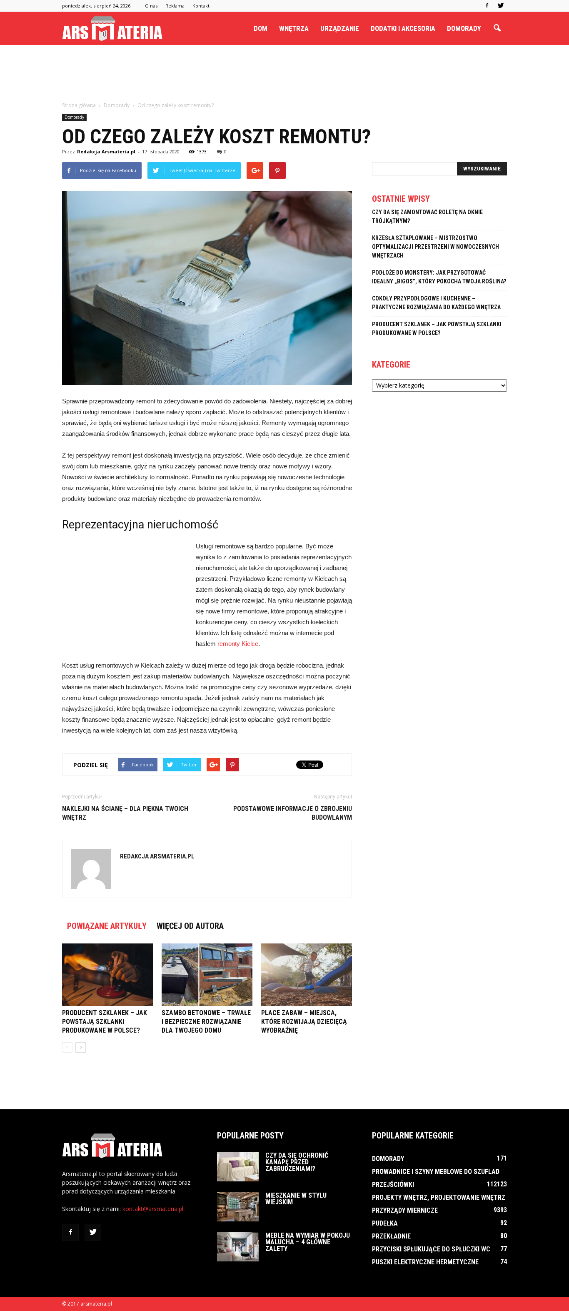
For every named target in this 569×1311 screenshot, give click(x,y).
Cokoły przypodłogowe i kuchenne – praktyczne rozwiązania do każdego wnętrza (436, 302)
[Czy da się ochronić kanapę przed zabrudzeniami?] (238, 1166)
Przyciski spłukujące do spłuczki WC (431, 1249)
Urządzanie (339, 28)
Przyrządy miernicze (405, 1210)
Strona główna (79, 105)
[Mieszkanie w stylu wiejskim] (238, 1206)
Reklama (175, 6)
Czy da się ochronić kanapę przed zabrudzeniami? (296, 1162)
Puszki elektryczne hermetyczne (425, 1262)
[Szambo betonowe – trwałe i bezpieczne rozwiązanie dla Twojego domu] (207, 974)
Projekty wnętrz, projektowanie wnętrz (438, 1197)
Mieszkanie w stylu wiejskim (296, 1198)
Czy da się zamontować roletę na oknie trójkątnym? (427, 216)
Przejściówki (393, 1184)
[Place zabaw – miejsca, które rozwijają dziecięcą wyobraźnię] (306, 974)
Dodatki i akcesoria (403, 28)
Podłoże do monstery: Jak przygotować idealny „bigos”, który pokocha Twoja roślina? (439, 277)
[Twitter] (500, 6)
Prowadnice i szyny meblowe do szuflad (435, 1172)
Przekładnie (391, 1236)
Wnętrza (294, 28)
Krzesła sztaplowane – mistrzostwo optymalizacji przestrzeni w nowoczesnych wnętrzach (435, 247)
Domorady (464, 28)
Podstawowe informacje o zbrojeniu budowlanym (292, 813)
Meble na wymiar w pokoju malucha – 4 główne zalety (307, 1242)
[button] (497, 28)
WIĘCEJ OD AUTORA (190, 926)
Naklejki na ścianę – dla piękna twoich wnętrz (125, 813)
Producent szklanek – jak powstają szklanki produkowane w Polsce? (104, 1021)
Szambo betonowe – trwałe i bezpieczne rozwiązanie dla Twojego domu (206, 1021)
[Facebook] (487, 6)
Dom (260, 28)
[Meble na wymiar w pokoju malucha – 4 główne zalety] (238, 1246)
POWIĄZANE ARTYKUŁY (107, 926)
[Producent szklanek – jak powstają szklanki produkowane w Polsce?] (107, 974)
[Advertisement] (284, 74)
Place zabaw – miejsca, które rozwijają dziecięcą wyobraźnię (304, 1021)
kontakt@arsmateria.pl (152, 1209)
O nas (151, 6)
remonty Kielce (237, 643)
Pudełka (385, 1223)
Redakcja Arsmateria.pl (106, 151)
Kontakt (201, 6)
